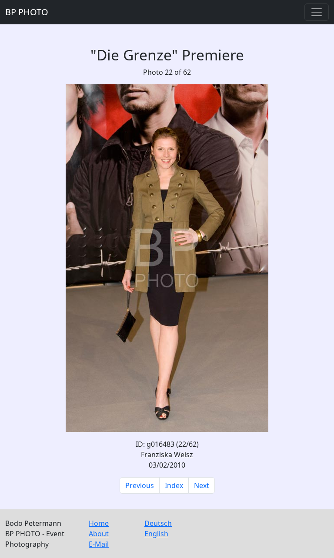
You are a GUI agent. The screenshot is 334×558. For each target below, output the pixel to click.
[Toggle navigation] (316, 12)
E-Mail (99, 544)
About (99, 533)
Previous (139, 485)
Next (201, 485)
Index (174, 485)
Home (99, 523)
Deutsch (158, 523)
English (156, 533)
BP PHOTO (26, 12)
